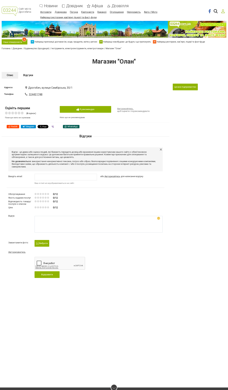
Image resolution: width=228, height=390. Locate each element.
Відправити (47, 274)
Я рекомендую (86, 109)
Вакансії (101, 12)
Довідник (74, 6)
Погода (74, 12)
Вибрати (43, 243)
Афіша (97, 6)
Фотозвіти (45, 12)
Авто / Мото (150, 12)
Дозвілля (120, 6)
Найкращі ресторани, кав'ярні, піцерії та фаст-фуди (68, 17)
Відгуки (28, 75)
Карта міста (87, 12)
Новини (51, 6)
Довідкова (61, 12)
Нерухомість (134, 12)
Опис (10, 75)
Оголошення (117, 12)
